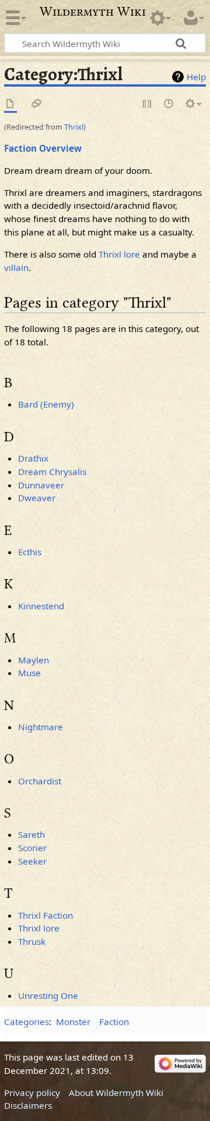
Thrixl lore (119, 254)
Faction (114, 1021)
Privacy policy (32, 1092)
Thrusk (32, 941)
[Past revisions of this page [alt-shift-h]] (169, 104)
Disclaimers (28, 1105)
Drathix (33, 458)
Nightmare (40, 727)
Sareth (31, 834)
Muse (29, 673)
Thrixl (73, 127)
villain (16, 267)
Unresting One (48, 995)
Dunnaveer (41, 485)
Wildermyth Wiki (93, 11)
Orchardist (39, 781)
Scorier (32, 848)
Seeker (32, 861)
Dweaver (36, 498)
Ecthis (29, 552)
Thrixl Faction (45, 915)
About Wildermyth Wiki (116, 1092)
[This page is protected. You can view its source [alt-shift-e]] (147, 104)
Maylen (33, 660)
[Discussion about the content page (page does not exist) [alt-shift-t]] (36, 104)
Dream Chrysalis (52, 471)
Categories (26, 1021)
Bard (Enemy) (46, 404)
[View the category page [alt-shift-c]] (10, 104)
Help (196, 77)
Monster (73, 1021)
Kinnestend (41, 606)
